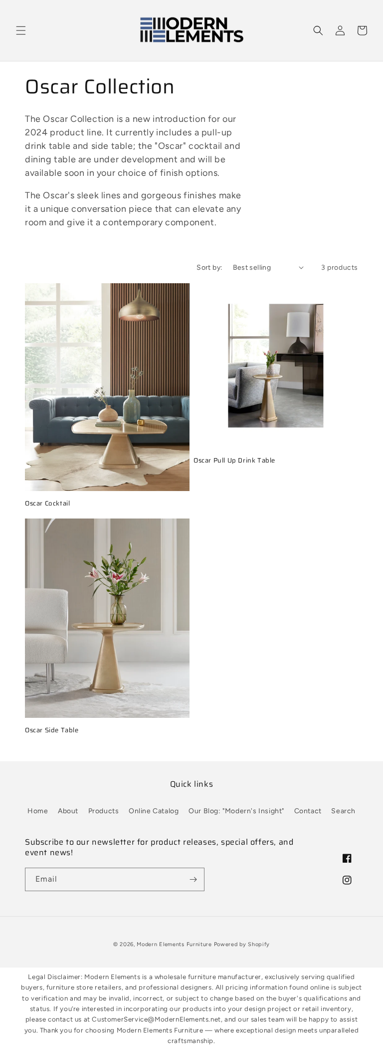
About (68, 811)
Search (343, 811)
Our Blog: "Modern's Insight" (236, 811)
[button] (21, 30)
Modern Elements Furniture (174, 944)
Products (103, 811)
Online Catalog (154, 811)
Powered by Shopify (242, 944)
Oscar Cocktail (47, 504)
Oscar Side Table (52, 730)
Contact (308, 811)
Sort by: (209, 267)
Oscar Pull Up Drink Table (234, 461)
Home (37, 811)
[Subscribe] (193, 879)
